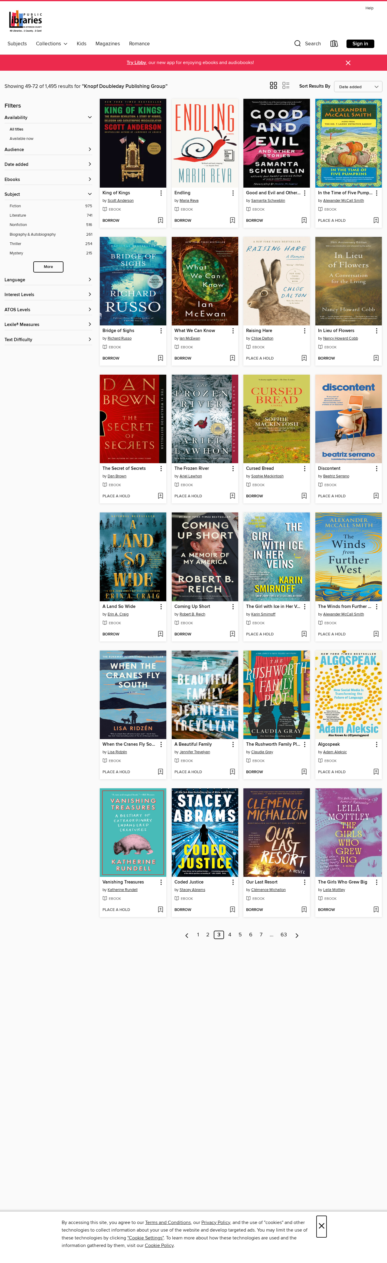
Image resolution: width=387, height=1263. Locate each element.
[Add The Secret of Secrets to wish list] (160, 496)
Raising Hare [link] (259, 331)
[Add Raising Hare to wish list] (304, 359)
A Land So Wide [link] (118, 606)
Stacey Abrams (192, 889)
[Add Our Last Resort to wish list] (304, 910)
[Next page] (297, 934)
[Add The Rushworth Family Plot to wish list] (304, 772)
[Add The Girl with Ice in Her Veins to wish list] (304, 634)
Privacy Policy (215, 1222)
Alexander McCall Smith (343, 200)
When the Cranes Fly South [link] (130, 744)
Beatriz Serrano (336, 476)
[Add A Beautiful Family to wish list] (232, 772)
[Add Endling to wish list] (232, 221)
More (48, 267)
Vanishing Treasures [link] (123, 882)
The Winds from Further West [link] (345, 606)
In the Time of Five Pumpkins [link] (345, 193)
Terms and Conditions (168, 1222)
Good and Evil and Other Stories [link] (273, 193)
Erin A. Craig (118, 614)
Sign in (360, 43)
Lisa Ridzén (117, 752)
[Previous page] (187, 934)
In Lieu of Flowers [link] (336, 331)
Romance (139, 43)
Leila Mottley (334, 889)
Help (369, 8)
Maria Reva (189, 200)
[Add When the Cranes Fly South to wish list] (160, 772)
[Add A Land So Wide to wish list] (160, 634)
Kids (81, 43)
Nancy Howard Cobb (340, 338)
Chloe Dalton (262, 338)
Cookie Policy (159, 1245)
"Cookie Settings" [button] (145, 1238)
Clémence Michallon (268, 889)
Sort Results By (314, 86)
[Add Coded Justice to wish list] (232, 910)
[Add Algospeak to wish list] (376, 772)
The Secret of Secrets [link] (124, 468)
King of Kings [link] (116, 193)
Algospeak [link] (329, 744)
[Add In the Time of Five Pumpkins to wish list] (376, 221)
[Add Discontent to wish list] (376, 496)
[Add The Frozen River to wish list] (232, 496)
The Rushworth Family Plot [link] (273, 744)
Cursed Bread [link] (260, 468)
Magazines (108, 43)
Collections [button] (49, 43)
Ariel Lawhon (191, 476)
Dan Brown (117, 476)
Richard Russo (120, 338)
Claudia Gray (262, 752)
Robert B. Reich (192, 614)
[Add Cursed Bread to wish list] (304, 496)
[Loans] (334, 45)
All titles (16, 129)
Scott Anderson (121, 200)
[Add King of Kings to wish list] (160, 221)
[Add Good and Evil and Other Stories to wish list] (304, 221)
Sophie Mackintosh (267, 476)
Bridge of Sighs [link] (118, 331)
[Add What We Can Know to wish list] (232, 359)
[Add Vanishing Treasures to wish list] (160, 910)
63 (284, 935)
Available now (22, 138)
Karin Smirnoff (263, 614)
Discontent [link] (329, 468)
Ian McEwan (190, 338)
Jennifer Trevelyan (195, 752)
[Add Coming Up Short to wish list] (232, 634)
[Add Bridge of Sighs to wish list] (160, 359)
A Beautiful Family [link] (193, 744)
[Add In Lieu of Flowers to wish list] (376, 359)
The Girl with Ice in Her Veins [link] (273, 606)
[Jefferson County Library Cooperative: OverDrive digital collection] (25, 21)
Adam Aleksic (335, 752)
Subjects (17, 43)
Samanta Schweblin (268, 200)
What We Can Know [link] (194, 331)
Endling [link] (182, 193)
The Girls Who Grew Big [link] (342, 882)
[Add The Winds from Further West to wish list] (376, 634)
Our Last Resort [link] (262, 882)
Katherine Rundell (123, 889)
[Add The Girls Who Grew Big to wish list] (376, 910)
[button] (306, 45)
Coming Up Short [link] (192, 606)
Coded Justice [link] (188, 882)
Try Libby (136, 63)
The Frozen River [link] (191, 468)
